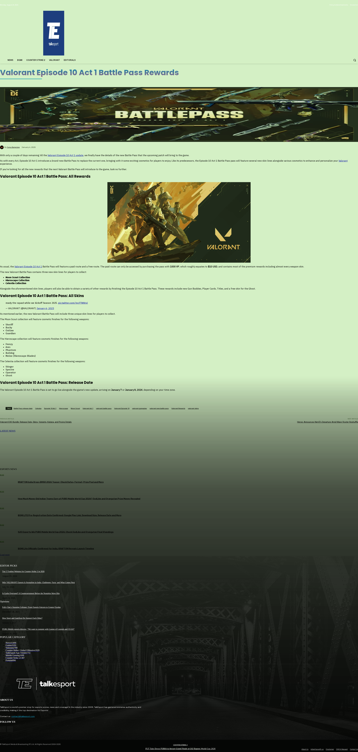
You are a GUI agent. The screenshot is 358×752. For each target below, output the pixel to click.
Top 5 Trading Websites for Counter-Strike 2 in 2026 (23, 571)
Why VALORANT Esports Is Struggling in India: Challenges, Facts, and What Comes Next (38, 582)
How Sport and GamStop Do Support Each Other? (22, 618)
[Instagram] (10, 729)
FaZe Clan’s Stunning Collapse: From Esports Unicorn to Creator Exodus (31, 607)
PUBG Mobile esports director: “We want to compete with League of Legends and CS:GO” (38, 629)
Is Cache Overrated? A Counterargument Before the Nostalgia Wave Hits (31, 593)
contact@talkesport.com (23, 716)
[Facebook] (3, 729)
